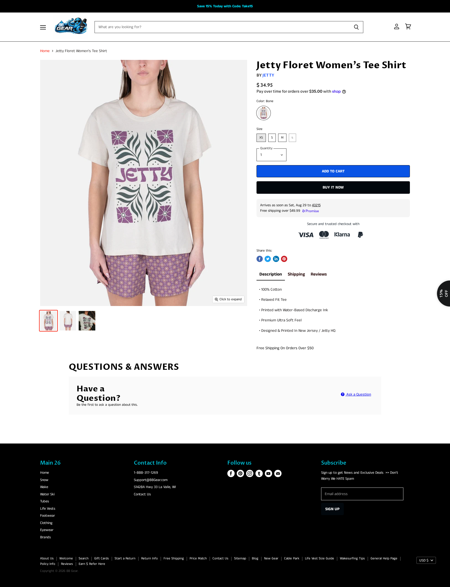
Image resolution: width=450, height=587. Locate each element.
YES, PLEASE (264, 357)
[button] (225, 285)
